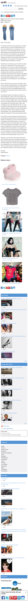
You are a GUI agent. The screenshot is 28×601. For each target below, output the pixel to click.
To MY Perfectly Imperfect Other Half (9, 545)
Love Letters (4, 464)
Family (2, 461)
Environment (4, 459)
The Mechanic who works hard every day (10, 488)
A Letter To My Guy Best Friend (8, 351)
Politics (3, 448)
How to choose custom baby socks (9, 184)
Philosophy (4, 466)
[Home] (4, 2)
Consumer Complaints (6, 453)
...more (25, 361)
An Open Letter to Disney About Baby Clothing (11, 283)
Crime (2, 454)
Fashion (8, 155)
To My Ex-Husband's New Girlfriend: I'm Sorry (11, 298)
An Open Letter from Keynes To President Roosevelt (12, 378)
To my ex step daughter (6, 498)
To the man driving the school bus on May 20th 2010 (12, 557)
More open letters (8, 428)
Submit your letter (6, 433)
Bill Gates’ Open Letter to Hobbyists (9, 413)
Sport (2, 467)
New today (6, 426)
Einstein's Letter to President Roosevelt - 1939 (11, 389)
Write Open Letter (22, 6)
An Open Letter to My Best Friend (8, 323)
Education (3, 456)
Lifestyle (3, 462)
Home (2, 12)
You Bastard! (4, 471)
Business (3, 451)
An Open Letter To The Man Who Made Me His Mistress (13, 336)
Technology (4, 469)
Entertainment (4, 457)
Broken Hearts (4, 449)
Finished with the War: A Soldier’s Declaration (11, 400)
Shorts (2, 446)
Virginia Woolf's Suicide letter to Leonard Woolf (11, 367)
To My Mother (4, 478)
